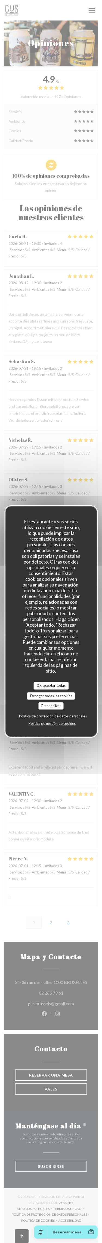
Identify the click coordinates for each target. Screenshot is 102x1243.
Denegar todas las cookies (51, 696)
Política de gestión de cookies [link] (52, 723)
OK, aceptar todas (51, 685)
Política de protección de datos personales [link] (53, 716)
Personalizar (51, 705)
